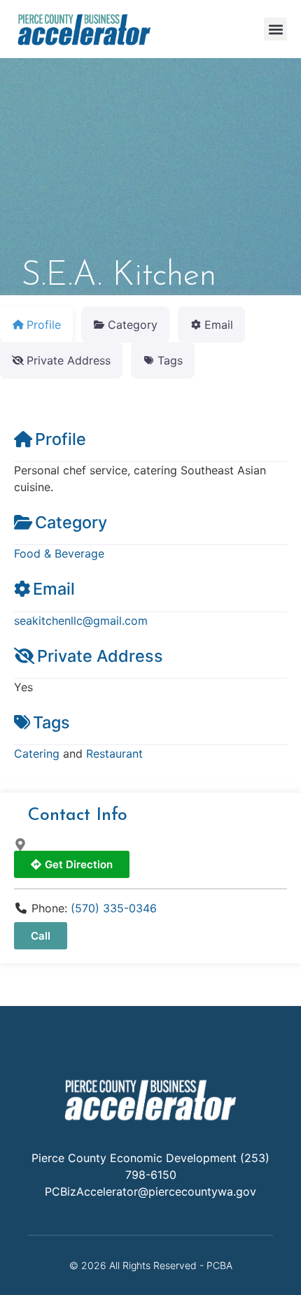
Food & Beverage (59, 553)
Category (71, 522)
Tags (51, 722)
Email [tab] (218, 325)
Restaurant (114, 753)
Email (54, 589)
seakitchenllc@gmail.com (81, 621)
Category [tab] (133, 325)
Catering (36, 753)
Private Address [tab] (69, 360)
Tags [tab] (170, 360)
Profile (60, 439)
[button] (275, 29)
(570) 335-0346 (114, 908)
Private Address (100, 656)
